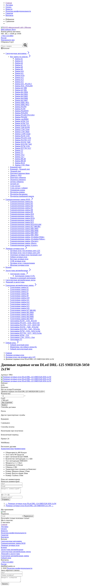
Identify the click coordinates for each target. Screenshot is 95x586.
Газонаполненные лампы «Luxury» (24, 245)
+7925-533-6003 (7, 36)
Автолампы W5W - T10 (19, 335)
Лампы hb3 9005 (21, 96)
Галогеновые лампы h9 (19, 296)
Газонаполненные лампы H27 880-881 (25, 227)
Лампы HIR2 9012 (22, 105)
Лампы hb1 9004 (21, 92)
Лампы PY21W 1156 (23, 138)
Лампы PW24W (21, 117)
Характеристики (7, 449)
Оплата (8, 7)
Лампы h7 (19, 65)
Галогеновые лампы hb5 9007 (22, 319)
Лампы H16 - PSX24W (24, 86)
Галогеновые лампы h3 (19, 289)
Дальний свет (15, 171)
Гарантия (9, 13)
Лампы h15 (19, 82)
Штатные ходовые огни (19, 265)
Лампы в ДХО (16, 175)
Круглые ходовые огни (19, 259)
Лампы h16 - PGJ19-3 (23, 84)
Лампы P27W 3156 (22, 146)
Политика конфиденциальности (18, 11)
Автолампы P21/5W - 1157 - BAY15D (25, 325)
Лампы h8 (19, 67)
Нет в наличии (7, 402)
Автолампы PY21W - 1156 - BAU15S (25, 323)
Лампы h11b (19, 75)
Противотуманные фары (20, 173)
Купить (4, 405)
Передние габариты (18, 177)
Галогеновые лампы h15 (19, 306)
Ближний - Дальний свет (20, 169)
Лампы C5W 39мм (22, 165)
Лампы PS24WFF (22, 111)
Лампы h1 (19, 59)
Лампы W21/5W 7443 (23, 144)
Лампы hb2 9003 (21, 94)
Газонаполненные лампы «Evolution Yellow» (27, 239)
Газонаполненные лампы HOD (13, 543)
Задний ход (14, 184)
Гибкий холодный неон (19, 345)
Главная (9, 3)
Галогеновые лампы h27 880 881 (23, 310)
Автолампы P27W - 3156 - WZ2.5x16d (25, 331)
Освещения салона (17, 190)
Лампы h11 (19, 73)
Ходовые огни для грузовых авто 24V (25, 253)
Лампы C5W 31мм (22, 130)
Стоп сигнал (15, 186)
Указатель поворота (18, 180)
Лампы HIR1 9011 (22, 102)
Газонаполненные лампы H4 (21, 206)
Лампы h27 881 (21, 90)
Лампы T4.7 (19, 157)
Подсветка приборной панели (22, 196)
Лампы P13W (20, 109)
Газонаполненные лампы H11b (22, 218)
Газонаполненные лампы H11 (22, 216)
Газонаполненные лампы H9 (21, 212)
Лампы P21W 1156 (22, 136)
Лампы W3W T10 (22, 123)
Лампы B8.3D (20, 159)
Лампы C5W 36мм (22, 132)
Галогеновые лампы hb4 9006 (22, 317)
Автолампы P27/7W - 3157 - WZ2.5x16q (26, 333)
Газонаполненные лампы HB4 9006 (24, 231)
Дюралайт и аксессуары (15, 282)
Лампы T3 (19, 150)
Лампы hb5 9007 (21, 100)
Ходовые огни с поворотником (22, 263)
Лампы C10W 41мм (22, 134)
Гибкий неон (6, 558)
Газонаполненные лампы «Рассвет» (24, 241)
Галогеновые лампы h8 (19, 294)
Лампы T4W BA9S (22, 127)
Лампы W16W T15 (22, 125)
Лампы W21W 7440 (22, 142)
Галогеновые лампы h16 (19, 308)
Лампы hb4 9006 (21, 98)
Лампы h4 (19, 63)
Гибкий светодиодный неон (21, 349)
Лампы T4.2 (19, 155)
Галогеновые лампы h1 (19, 287)
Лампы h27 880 (21, 88)
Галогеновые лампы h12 (19, 302)
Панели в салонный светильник (23, 278)
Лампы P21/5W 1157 (23, 140)
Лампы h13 (19, 80)
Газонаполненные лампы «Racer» (23, 243)
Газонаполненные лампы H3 (21, 204)
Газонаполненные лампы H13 (22, 220)
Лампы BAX (20, 163)
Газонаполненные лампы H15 (22, 222)
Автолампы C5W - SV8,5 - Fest (22, 337)
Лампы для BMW (22, 119)
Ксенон (8, 267)
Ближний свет (15, 167)
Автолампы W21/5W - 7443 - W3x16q (25, 329)
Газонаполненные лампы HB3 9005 (24, 229)
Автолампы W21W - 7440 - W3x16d (24, 327)
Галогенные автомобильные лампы (15, 556)
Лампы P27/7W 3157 (23, 148)
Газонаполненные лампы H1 (21, 202)
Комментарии (19, 449)
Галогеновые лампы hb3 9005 (22, 314)
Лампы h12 (19, 77)
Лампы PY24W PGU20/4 (24, 115)
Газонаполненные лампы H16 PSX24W (25, 224)
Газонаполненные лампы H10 (22, 214)
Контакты (9, 15)
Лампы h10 (19, 71)
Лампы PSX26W (21, 113)
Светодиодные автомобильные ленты (20, 280)
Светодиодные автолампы (11, 541)
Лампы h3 (19, 61)
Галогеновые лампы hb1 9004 (22, 312)
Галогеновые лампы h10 (19, 298)
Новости (9, 9)
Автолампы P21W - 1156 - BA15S (23, 321)
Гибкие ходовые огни (18, 257)
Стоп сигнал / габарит (19, 188)
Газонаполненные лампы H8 (21, 210)
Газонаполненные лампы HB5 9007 (24, 233)
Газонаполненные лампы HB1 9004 (24, 235)
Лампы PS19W (21, 107)
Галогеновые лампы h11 (19, 300)
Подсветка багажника (18, 194)
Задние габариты (17, 182)
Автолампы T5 (16, 339)
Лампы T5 (19, 152)
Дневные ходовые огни (10, 545)
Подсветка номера (17, 192)
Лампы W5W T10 (22, 121)
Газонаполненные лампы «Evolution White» (27, 237)
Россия (3, 38)
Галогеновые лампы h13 (19, 304)
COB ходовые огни (17, 261)
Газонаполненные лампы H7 (21, 208)
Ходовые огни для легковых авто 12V (25, 251)
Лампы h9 (19, 69)
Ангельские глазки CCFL (25, 276)
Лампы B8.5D (20, 161)
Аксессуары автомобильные (12, 549)
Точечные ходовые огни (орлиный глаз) (26, 255)
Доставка (9, 5)
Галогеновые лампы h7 (19, 292)
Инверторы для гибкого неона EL (23, 347)
